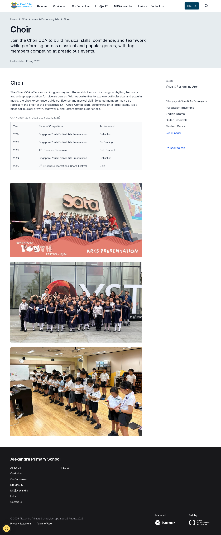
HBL (189, 5)
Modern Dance (175, 126)
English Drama (175, 114)
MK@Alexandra (19, 490)
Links (13, 496)
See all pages (173, 132)
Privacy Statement (20, 523)
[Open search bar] (206, 6)
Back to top (177, 148)
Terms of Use (44, 523)
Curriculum (16, 473)
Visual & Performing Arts (45, 19)
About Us (15, 467)
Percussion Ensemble (180, 107)
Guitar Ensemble (176, 120)
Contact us (157, 6)
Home (13, 19)
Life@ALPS (16, 484)
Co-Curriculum (18, 479)
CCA (24, 19)
